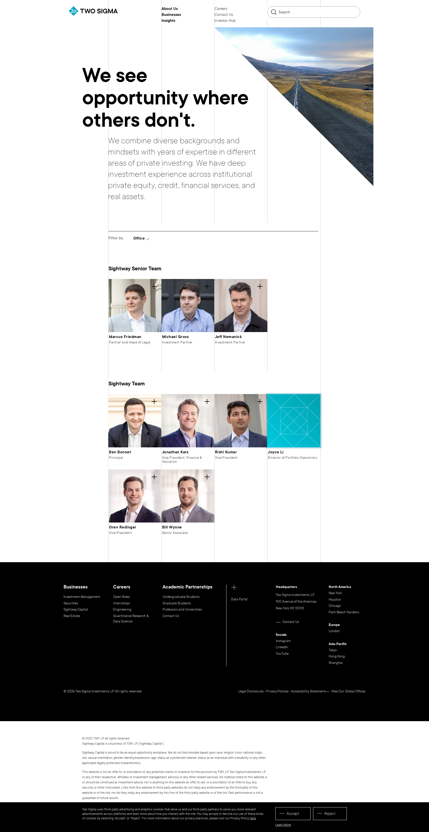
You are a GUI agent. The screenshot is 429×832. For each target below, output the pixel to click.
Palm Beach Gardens (344, 612)
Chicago (335, 606)
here (253, 818)
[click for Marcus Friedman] (134, 305)
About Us (170, 9)
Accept (293, 813)
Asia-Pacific (338, 644)
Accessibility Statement (308, 691)
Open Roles (121, 597)
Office (139, 238)
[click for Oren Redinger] (134, 496)
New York (335, 593)
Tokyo (333, 650)
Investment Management (82, 597)
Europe (334, 625)
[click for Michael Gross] (187, 305)
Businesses (171, 15)
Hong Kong (337, 656)
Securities (71, 603)
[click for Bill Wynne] (187, 496)
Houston (335, 599)
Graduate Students (177, 603)
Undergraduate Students (181, 597)
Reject (329, 813)
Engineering (122, 609)
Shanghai (336, 663)
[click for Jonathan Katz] (187, 420)
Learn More (283, 825)
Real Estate (72, 616)
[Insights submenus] (179, 20)
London (334, 631)
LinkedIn (282, 647)
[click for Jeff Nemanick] (240, 305)
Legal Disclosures (251, 691)
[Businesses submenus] (184, 14)
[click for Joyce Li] (293, 420)
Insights (168, 21)
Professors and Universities (182, 609)
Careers (220, 9)
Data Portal (239, 599)
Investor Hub (225, 21)
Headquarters (286, 587)
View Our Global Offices (348, 691)
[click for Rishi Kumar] (240, 420)
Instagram (283, 641)
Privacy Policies (277, 691)
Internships (121, 603)
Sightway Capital (76, 609)
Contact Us (223, 15)
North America (340, 587)
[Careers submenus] (231, 8)
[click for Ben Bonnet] (134, 420)
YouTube (282, 653)
